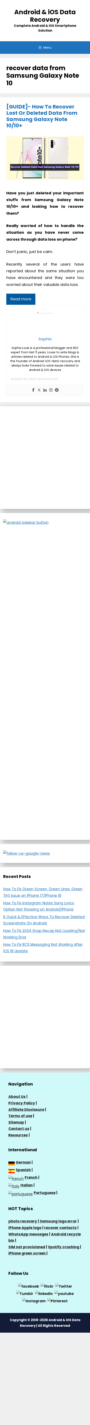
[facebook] (28, 1286)
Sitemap (16, 1122)
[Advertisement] (45, 458)
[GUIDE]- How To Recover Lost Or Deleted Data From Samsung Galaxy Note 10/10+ (41, 116)
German (23, 1162)
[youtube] (64, 1293)
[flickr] (47, 1286)
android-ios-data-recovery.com (34, 379)
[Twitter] (39, 390)
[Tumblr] (25, 1293)
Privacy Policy (21, 1103)
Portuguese (44, 1192)
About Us (17, 1096)
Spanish (23, 1169)
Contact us (18, 1128)
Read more (20, 299)
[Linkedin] (45, 390)
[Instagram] (51, 390)
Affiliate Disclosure (26, 1109)
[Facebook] (33, 390)
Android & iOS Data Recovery (45, 16)
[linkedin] (44, 1293)
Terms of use (20, 1115)
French (31, 1177)
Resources (18, 1135)
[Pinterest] (57, 390)
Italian (27, 1185)
